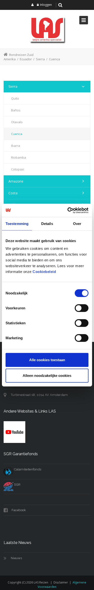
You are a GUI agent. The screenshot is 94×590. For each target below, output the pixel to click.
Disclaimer (61, 582)
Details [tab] (47, 224)
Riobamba (18, 157)
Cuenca (16, 134)
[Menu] (83, 20)
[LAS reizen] (47, 29)
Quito (15, 98)
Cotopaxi (17, 169)
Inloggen (46, 5)
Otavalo (17, 122)
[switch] (81, 308)
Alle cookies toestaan (47, 360)
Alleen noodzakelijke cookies (47, 375)
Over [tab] (77, 224)
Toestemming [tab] (17, 224)
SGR (16, 484)
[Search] (60, 5)
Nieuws (16, 558)
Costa (13, 193)
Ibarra (15, 145)
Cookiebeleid (44, 271)
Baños (15, 110)
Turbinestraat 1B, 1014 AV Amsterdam (39, 395)
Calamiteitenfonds (27, 469)
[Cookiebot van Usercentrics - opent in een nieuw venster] (67, 210)
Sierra (12, 86)
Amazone (15, 181)
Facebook (18, 510)
